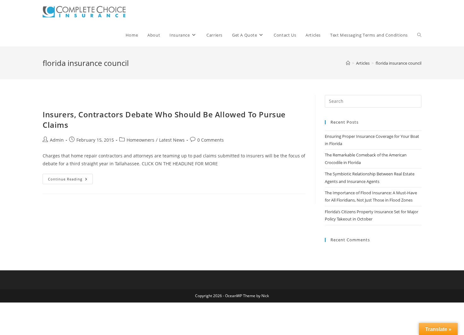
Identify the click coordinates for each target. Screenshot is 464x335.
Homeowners (140, 140)
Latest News (172, 140)
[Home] (348, 63)
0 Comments (210, 140)
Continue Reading (70, 180)
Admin (57, 140)
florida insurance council (398, 63)
